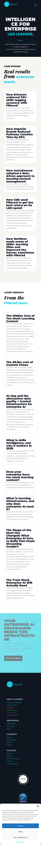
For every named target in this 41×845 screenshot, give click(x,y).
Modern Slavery (12, 764)
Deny (21, 832)
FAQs (9, 729)
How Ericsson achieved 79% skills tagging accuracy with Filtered (16, 100)
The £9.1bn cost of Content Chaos (19, 363)
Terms (9, 756)
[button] (38, 806)
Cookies (10, 761)
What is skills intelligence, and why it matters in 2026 (19, 444)
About (9, 737)
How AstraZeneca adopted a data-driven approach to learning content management (20, 176)
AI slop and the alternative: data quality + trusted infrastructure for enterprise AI (19, 401)
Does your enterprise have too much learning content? (19, 476)
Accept (20, 826)
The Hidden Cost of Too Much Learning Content (20, 318)
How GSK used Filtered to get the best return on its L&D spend (19, 204)
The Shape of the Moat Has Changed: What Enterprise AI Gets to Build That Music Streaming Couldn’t (20, 538)
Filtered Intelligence (14, 702)
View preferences (20, 837)
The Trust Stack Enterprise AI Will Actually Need (19, 582)
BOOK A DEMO (13, 658)
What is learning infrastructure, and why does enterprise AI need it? (20, 504)
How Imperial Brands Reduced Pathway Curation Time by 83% (19, 133)
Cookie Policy (19, 842)
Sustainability (12, 740)
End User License (13, 759)
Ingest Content (12, 705)
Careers (9, 742)
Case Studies (11, 724)
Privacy (9, 754)
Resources (10, 726)
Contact (10, 745)
